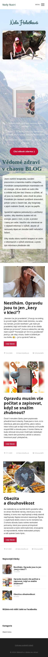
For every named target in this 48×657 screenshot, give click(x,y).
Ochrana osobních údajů (24, 645)
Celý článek (10, 344)
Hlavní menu (6, 632)
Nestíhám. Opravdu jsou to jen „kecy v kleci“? (23, 307)
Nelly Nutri (9, 4)
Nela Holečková (23, 353)
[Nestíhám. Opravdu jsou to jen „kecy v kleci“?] (7, 569)
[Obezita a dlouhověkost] (7, 595)
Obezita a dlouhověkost (19, 501)
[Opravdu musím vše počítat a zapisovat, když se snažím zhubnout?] (7, 582)
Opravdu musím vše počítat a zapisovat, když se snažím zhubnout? (23, 405)
